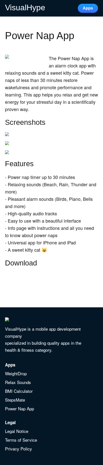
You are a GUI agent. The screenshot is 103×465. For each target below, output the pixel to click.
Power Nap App (19, 409)
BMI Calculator (19, 391)
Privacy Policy (18, 449)
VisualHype (25, 7)
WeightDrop (16, 374)
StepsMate (15, 400)
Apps (88, 8)
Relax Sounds (18, 382)
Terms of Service (21, 440)
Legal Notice (16, 431)
